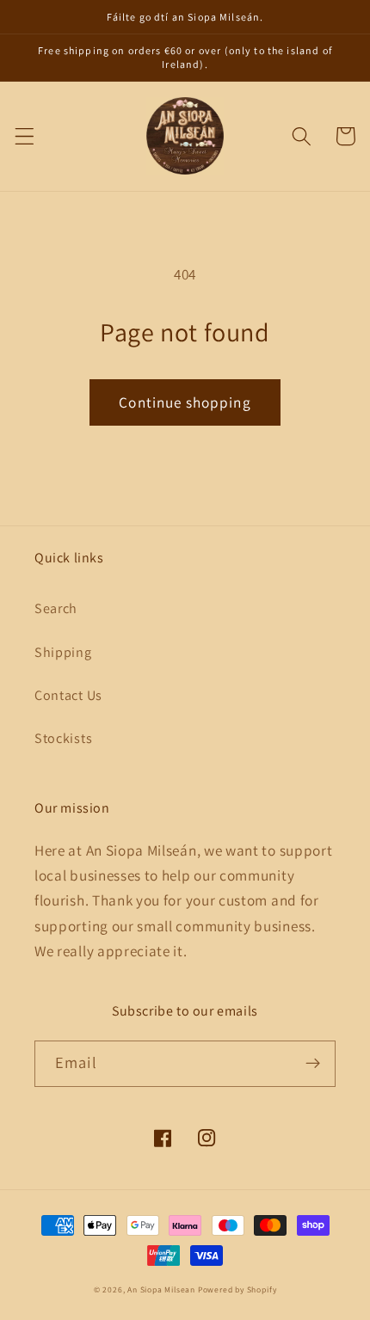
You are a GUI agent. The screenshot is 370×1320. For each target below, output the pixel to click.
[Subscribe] (313, 1064)
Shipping (63, 652)
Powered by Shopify (237, 1289)
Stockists (63, 738)
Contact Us (68, 695)
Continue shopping (185, 402)
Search (55, 608)
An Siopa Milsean (161, 1289)
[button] (24, 136)
